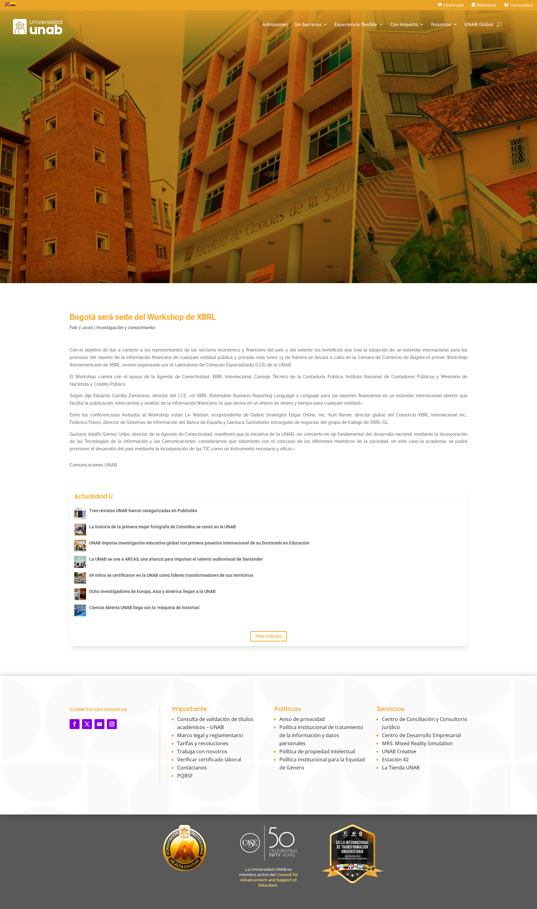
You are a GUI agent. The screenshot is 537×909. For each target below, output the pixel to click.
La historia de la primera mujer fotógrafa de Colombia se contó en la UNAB (162, 526)
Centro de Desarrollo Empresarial (421, 735)
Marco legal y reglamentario (210, 735)
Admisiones (275, 24)
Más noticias (268, 636)
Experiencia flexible (355, 24)
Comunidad (521, 5)
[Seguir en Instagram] (112, 724)
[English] (7, 4)
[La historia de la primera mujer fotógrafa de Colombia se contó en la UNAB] (80, 529)
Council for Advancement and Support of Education (269, 880)
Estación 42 (395, 759)
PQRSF (185, 775)
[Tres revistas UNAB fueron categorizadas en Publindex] (80, 513)
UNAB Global (478, 24)
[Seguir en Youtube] (99, 724)
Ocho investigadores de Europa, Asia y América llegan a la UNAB (152, 591)
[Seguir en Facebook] (75, 724)
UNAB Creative (399, 751)
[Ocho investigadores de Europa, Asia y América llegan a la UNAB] (80, 594)
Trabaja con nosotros (202, 751)
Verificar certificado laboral (209, 759)
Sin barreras (308, 24)
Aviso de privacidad (302, 719)
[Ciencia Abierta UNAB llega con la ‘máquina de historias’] (80, 610)
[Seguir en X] (87, 724)
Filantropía (453, 5)
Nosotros (441, 24)
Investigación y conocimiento (125, 327)
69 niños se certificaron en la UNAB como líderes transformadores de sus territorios (171, 575)
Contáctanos (192, 767)
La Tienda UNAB (401, 767)
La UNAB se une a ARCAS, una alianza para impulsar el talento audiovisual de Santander (176, 559)
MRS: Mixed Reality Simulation (417, 743)
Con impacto (404, 24)
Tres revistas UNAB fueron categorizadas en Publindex (143, 510)
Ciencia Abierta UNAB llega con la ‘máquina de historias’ (144, 607)
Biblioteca (486, 5)
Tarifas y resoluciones (202, 743)
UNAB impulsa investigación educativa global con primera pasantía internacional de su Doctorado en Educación (199, 542)
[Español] (13, 4)
